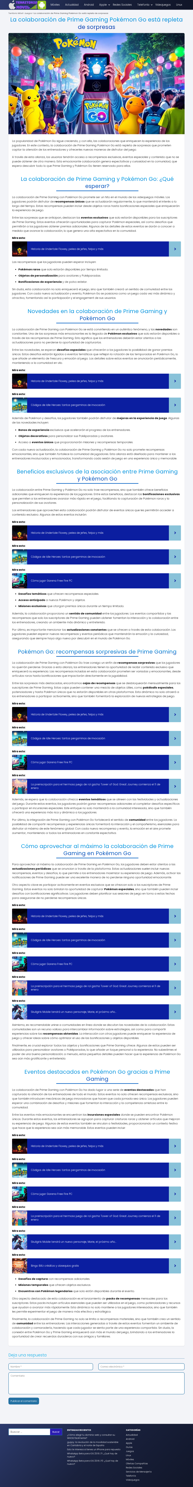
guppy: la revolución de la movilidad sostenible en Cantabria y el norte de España (92, 1444)
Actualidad (72, 5)
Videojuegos (163, 5)
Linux (179, 5)
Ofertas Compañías (137, 1463)
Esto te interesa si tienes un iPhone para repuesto (93, 1449)
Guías (129, 1447)
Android (89, 5)
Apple (103, 5)
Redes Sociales (122, 5)
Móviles (55, 5)
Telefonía (143, 5)
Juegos (130, 1451)
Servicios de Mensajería (139, 1471)
